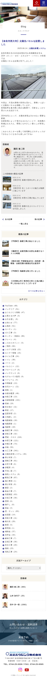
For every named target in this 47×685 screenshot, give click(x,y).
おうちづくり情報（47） (15, 312)
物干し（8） (10, 505)
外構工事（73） (11, 444)
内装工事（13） (11, 397)
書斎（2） (9, 488)
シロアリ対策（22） (13, 349)
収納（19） (10, 403)
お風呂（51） (11, 326)
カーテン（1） (11, 329)
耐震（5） (9, 525)
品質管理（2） (11, 413)
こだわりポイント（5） (15, 343)
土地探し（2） (11, 417)
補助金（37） (11, 531)
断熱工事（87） (11, 477)
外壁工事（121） (12, 440)
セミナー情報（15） (13, 353)
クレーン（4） (11, 339)
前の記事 (38, 219)
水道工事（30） (11, 498)
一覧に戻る (23, 224)
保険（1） (9, 390)
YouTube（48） (12, 306)
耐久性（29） (11, 521)
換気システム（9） (13, 474)
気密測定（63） (11, 494)
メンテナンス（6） (13, 373)
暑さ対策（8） (11, 484)
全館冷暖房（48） (12, 393)
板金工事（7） (11, 491)
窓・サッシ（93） (12, 511)
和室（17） (10, 410)
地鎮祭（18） (11, 427)
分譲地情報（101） (13, 400)
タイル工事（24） (12, 356)
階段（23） (10, 548)
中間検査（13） (11, 383)
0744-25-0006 (16, 664)
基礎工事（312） (12, 430)
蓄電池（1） (10, 528)
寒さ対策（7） (11, 457)
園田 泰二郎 (19, 149)
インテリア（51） (12, 309)
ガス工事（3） (11, 333)
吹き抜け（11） (11, 407)
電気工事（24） (11, 552)
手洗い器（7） (11, 471)
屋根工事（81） (11, 461)
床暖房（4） (10, 467)
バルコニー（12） (12, 366)
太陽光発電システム (37, 48)
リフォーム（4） (12, 380)
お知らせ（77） (11, 323)
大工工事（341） (12, 451)
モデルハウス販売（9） (15, 376)
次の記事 (8, 219)
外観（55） (10, 447)
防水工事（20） (11, 545)
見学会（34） (11, 535)
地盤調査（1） (11, 424)
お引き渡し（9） (12, 319)
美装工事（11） (11, 518)
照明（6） (9, 501)
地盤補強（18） (11, 420)
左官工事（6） (11, 464)
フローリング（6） (13, 370)
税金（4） (9, 508)
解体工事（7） (11, 538)
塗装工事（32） (11, 434)
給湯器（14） (11, 515)
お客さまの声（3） (13, 316)
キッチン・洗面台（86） (15, 336)
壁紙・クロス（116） (14, 437)
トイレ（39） (11, 360)
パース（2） (10, 363)
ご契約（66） (11, 346)
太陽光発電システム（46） (16, 454)
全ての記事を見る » (36, 291)
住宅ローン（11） (12, 387)
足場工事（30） (11, 542)
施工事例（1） (11, 481)
